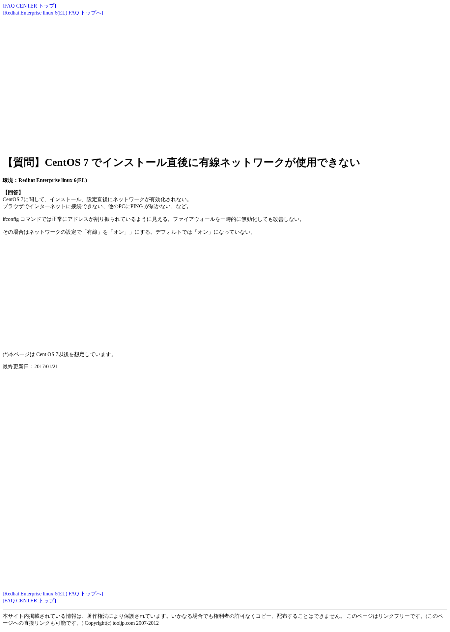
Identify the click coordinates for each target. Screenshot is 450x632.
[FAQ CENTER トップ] (29, 6)
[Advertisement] (200, 79)
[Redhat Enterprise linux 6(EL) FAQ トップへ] (53, 12)
